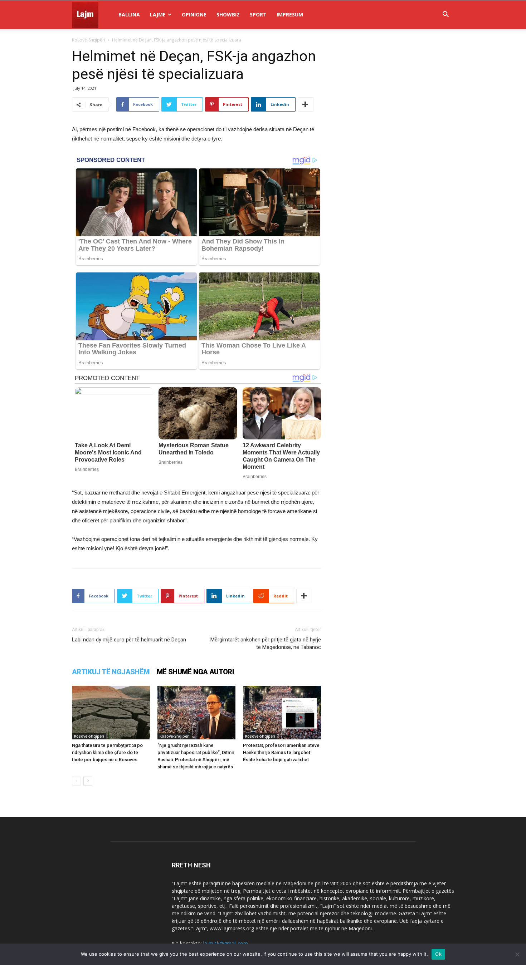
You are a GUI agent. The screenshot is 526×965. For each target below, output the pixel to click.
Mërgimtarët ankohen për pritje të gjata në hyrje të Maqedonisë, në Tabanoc (265, 643)
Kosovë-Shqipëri (88, 40)
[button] (445, 15)
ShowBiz (228, 14)
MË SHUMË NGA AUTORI (195, 672)
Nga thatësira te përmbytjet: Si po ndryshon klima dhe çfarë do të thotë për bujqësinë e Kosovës (107, 752)
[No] (517, 954)
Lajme (158, 14)
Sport (258, 14)
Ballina (129, 14)
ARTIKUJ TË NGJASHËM (111, 672)
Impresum (290, 14)
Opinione (194, 14)
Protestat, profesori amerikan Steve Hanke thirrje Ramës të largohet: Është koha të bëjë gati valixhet (281, 752)
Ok (438, 954)
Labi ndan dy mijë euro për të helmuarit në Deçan (129, 639)
